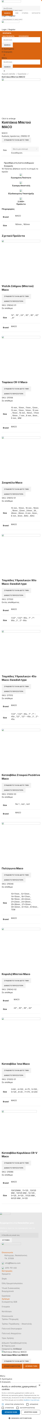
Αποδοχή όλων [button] (11, 1412)
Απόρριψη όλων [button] (30, 1412)
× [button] (39, 1385)
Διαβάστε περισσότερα (31, 1400)
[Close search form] (3, 3)
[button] (21, 1418)
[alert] (21, 1402)
